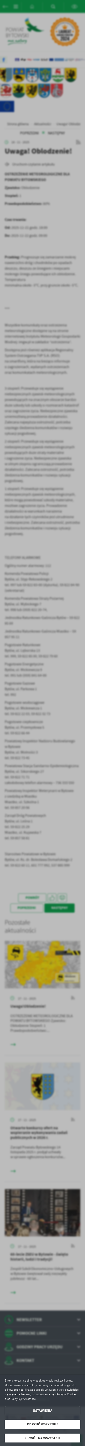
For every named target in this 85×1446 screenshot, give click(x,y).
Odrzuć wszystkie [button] (42, 1424)
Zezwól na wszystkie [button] (43, 1438)
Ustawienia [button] (42, 1410)
